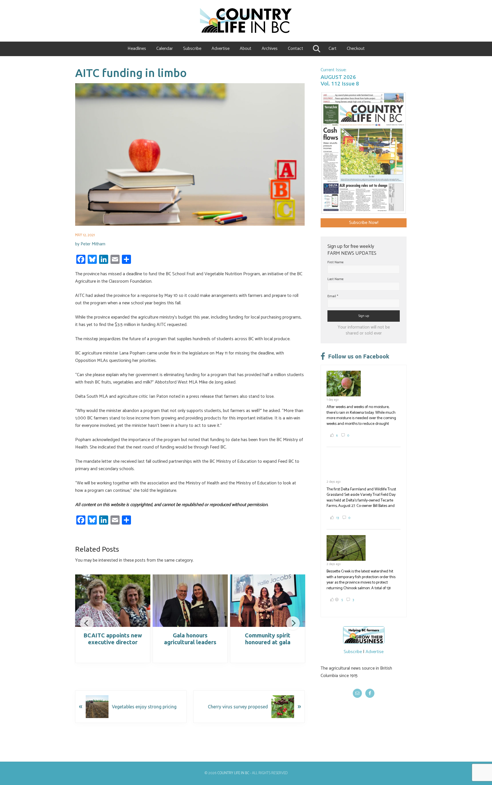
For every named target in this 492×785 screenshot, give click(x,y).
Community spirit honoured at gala (267, 638)
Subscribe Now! (363, 223)
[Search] (315, 48)
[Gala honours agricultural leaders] (190, 600)
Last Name (335, 279)
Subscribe (353, 652)
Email (332, 296)
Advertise (375, 652)
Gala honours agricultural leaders (190, 638)
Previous (87, 623)
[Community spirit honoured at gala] (267, 600)
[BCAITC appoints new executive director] (112, 600)
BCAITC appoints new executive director (112, 638)
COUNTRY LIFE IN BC (233, 773)
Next (293, 623)
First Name (335, 262)
